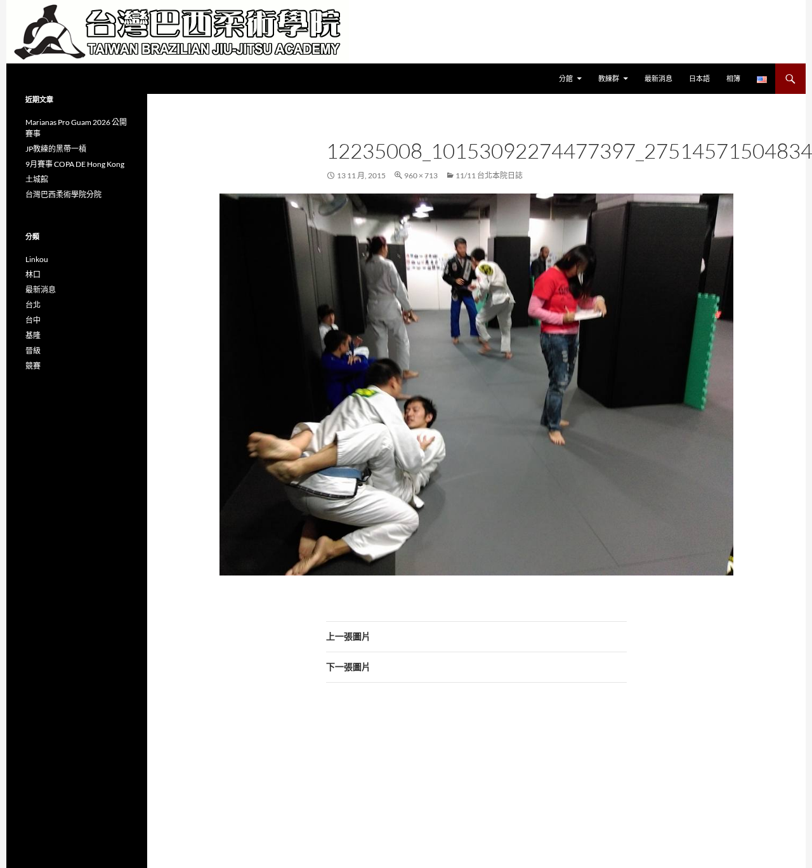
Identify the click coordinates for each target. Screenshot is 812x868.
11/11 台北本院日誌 (489, 175)
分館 (566, 78)
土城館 (36, 179)
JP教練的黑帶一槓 (55, 149)
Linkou (36, 259)
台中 (33, 320)
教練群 (608, 78)
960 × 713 (421, 175)
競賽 (33, 366)
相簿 (733, 78)
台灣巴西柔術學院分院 (63, 194)
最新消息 (658, 78)
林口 (33, 274)
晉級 (33, 350)
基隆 (33, 335)
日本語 (699, 78)
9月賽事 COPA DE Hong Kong (74, 164)
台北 (33, 305)
